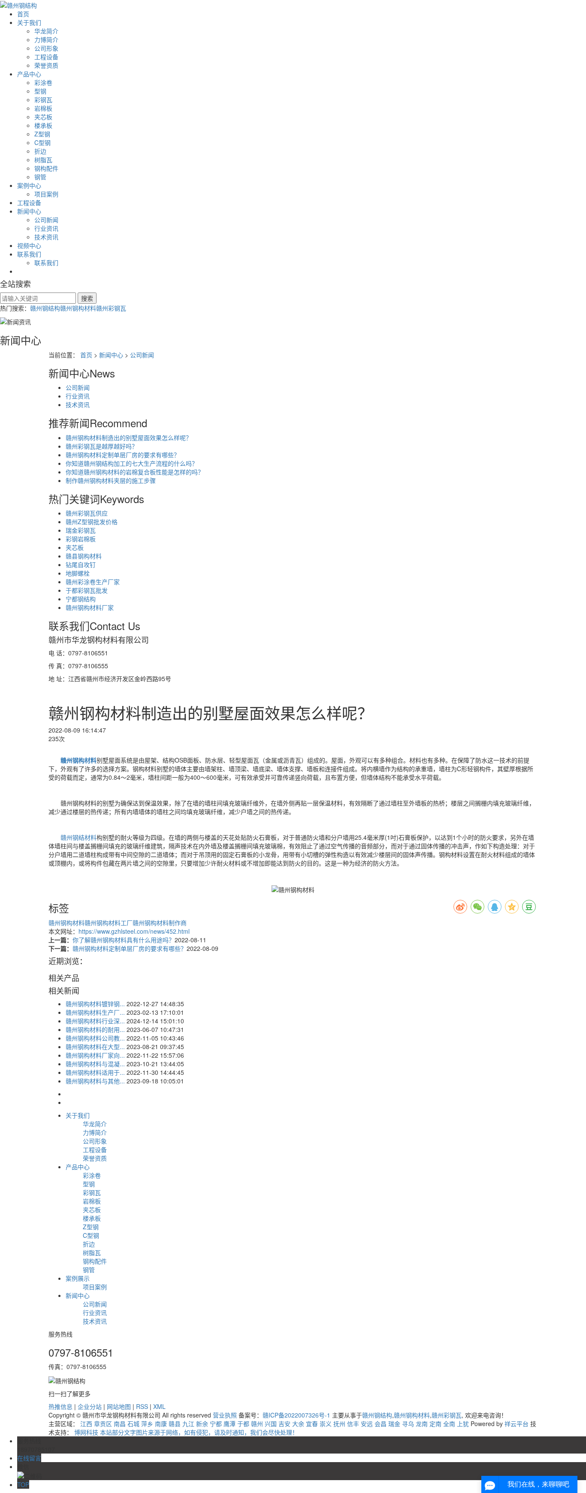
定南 (435, 1423)
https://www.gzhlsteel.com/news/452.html (134, 931)
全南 (449, 1423)
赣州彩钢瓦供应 (87, 513)
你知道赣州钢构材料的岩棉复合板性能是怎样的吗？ (135, 472)
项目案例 (46, 194)
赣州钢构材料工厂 (109, 922)
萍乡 (147, 1423)
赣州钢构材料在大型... (95, 1046)
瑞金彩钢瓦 (81, 530)
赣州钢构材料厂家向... (95, 1055)
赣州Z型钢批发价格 (92, 521)
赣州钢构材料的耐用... (95, 1029)
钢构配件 (46, 168)
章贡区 (103, 1423)
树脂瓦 (43, 159)
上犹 (463, 1423)
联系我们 (29, 254)
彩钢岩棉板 (81, 538)
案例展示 (78, 1278)
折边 (40, 151)
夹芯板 (43, 116)
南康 (161, 1423)
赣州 (257, 1423)
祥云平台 (516, 1423)
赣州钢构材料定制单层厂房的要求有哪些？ (123, 454)
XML (159, 1406)
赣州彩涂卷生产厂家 (93, 581)
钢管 (40, 176)
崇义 (326, 1423)
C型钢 (42, 142)
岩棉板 (43, 108)
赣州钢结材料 (78, 837)
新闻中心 (29, 211)
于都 (243, 1423)
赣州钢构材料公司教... (95, 1038)
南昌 (120, 1423)
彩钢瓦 (43, 99)
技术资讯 (46, 236)
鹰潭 (230, 1423)
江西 (86, 1423)
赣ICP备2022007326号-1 (296, 1415)
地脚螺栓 (78, 573)
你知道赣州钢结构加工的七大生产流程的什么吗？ (132, 463)
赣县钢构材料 (84, 556)
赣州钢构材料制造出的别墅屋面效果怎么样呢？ (129, 437)
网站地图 (119, 1406)
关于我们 (29, 22)
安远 (367, 1423)
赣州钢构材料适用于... (95, 1072)
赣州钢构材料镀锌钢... (95, 1003)
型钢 (40, 91)
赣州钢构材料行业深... (95, 1020)
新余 (202, 1423)
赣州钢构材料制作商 (160, 922)
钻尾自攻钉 (81, 564)
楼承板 (43, 125)
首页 (23, 13)
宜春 (312, 1423)
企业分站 (90, 1406)
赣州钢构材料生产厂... (95, 1012)
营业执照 (225, 1415)
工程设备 (46, 56)
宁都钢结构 (81, 598)
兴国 (271, 1423)
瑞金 (394, 1423)
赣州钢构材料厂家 (90, 607)
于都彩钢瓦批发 (87, 590)
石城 (133, 1423)
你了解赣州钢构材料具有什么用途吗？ (123, 939)
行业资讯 (46, 228)
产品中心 (29, 73)
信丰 (353, 1423)
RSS (142, 1406)
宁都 (216, 1423)
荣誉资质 (46, 65)
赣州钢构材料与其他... (95, 1081)
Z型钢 (42, 134)
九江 (188, 1423)
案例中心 (29, 185)
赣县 (175, 1423)
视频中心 (29, 245)
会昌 (381, 1423)
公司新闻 (46, 219)
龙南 (422, 1423)
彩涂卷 (43, 82)
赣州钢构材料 (78, 308)
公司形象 (46, 48)
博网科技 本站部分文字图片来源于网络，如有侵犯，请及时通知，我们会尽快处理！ (186, 1432)
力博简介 (46, 39)
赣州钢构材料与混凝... (95, 1063)
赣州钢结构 (45, 308)
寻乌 (408, 1423)
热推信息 (60, 1406)
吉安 (284, 1423)
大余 (298, 1423)
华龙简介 (46, 31)
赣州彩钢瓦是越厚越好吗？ (102, 446)
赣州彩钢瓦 (111, 308)
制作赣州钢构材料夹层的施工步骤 (111, 480)
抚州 (339, 1423)
